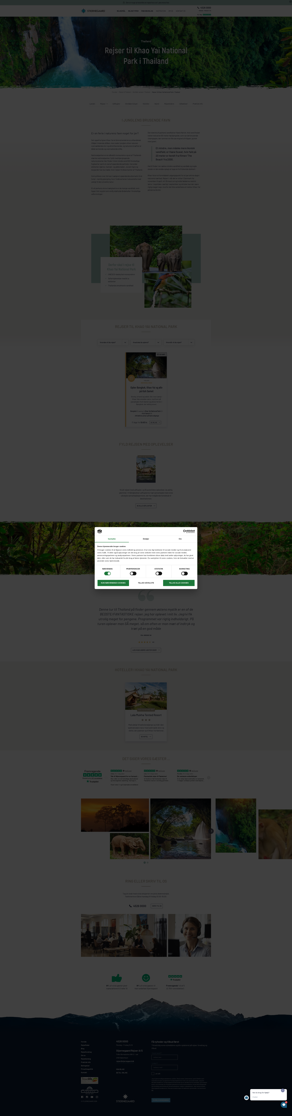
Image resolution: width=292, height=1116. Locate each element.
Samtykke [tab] (112, 539)
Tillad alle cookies (179, 583)
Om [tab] (180, 539)
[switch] (133, 573)
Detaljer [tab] (146, 539)
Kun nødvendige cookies (113, 583)
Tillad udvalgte (146, 583)
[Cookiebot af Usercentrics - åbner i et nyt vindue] (185, 531)
